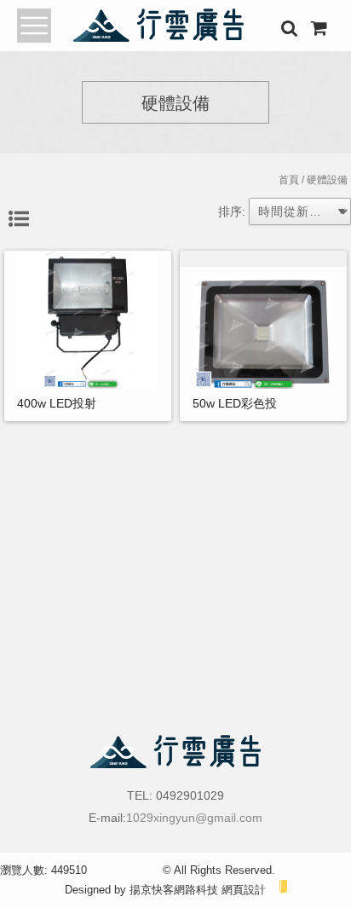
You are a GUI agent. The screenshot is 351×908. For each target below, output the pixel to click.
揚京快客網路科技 (173, 889)
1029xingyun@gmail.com (194, 817)
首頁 (289, 180)
